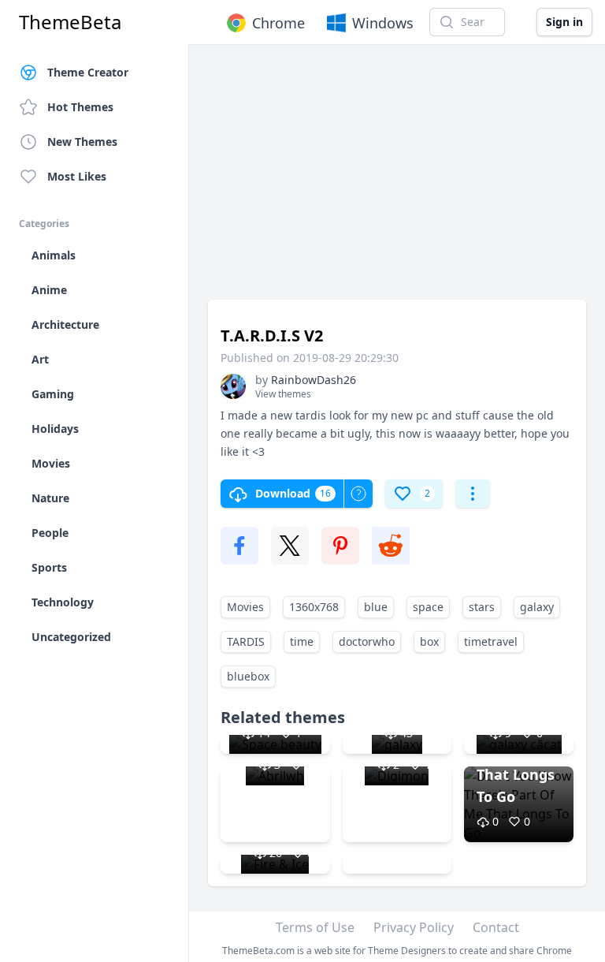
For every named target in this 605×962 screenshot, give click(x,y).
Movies (245, 606)
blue (376, 606)
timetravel (491, 641)
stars (482, 606)
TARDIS (246, 641)
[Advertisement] (397, 179)
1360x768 (314, 606)
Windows (383, 22)
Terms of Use (315, 927)
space (428, 606)
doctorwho (367, 641)
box (429, 641)
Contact (496, 927)
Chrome (278, 22)
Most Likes (76, 176)
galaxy (537, 606)
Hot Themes (80, 106)
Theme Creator (87, 72)
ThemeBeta (70, 22)
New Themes (82, 141)
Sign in (564, 21)
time (302, 641)
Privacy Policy (413, 927)
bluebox (248, 676)
